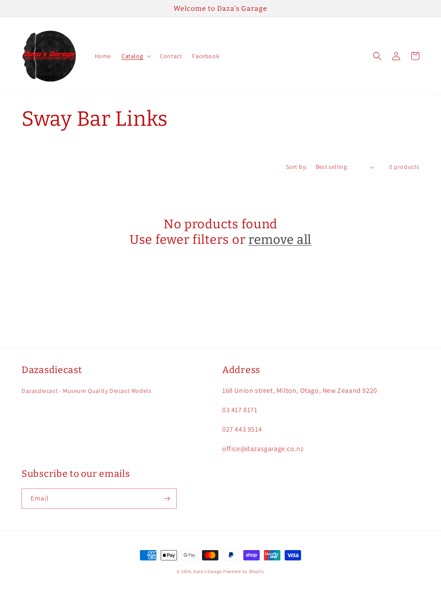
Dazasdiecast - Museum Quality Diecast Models (86, 391)
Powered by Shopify (243, 571)
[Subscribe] (166, 498)
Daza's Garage (207, 571)
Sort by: (296, 167)
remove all (279, 239)
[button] (135, 56)
